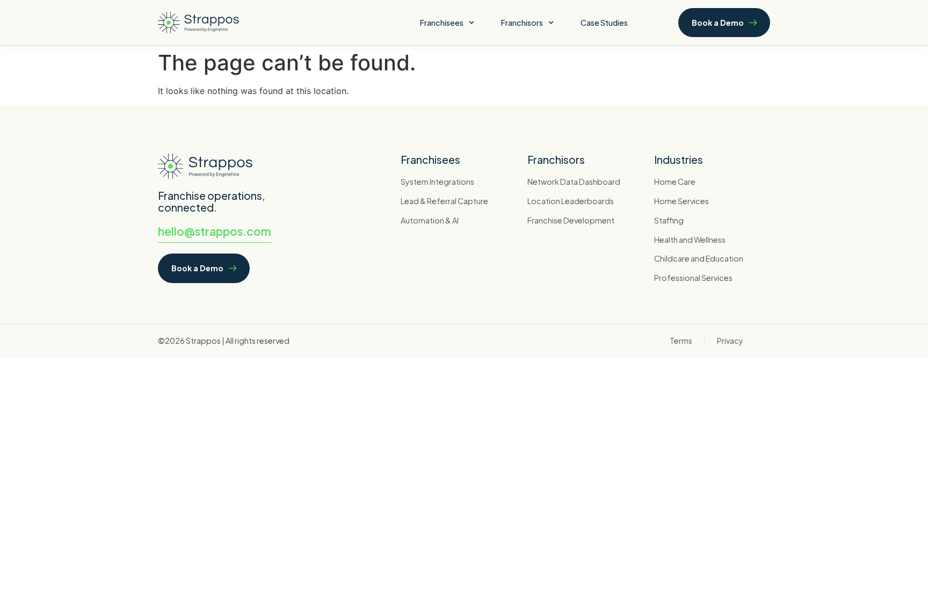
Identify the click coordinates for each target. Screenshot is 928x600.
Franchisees (441, 22)
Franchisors (522, 22)
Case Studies (604, 22)
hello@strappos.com (214, 231)
